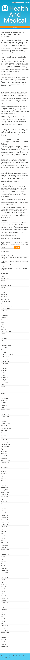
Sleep (2, 437)
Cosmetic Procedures (6, 306)
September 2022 (5, 582)
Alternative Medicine (6, 285)
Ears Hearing (4, 329)
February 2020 (4, 646)
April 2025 (3, 510)
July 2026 (3, 476)
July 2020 (3, 639)
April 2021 (3, 621)
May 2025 (3, 508)
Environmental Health (6, 331)
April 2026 (3, 483)
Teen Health (4, 451)
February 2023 (4, 570)
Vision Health (4, 456)
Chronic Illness (4, 303)
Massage (3, 391)
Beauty (3, 292)
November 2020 (5, 632)
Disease (3, 324)
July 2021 (3, 614)
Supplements (4, 449)
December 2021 (5, 602)
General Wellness (5, 350)
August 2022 (4, 584)
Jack (3, 238)
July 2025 (3, 503)
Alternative (3, 283)
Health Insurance (5, 361)
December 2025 (5, 492)
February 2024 (4, 543)
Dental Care (8, 238)
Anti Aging (3, 287)
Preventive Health (5, 423)
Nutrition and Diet (5, 409)
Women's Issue (5, 462)
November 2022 (5, 577)
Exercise (3, 333)
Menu (15, 27)
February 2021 (4, 625)
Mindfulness (4, 405)
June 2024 (3, 533)
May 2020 (3, 642)
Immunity (3, 386)
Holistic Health (4, 384)
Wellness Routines (5, 460)
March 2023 (4, 568)
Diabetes (3, 320)
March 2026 (4, 485)
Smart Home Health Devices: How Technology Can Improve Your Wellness (14, 254)
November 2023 (5, 549)
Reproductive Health (6, 428)
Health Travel (4, 373)
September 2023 (5, 554)
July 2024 (3, 531)
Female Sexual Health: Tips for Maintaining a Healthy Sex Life (14, 258)
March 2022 (4, 595)
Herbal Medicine (5, 382)
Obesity (3, 412)
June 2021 (3, 616)
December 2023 (5, 547)
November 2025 (5, 494)
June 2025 (3, 506)
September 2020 (5, 637)
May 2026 (3, 480)
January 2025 (4, 517)
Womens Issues (5, 467)
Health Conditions (5, 356)
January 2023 (4, 572)
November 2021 (5, 605)
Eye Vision (3, 336)
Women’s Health (5, 465)
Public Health (4, 426)
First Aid (3, 340)
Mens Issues (4, 400)
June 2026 (3, 478)
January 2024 (4, 545)
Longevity (3, 389)
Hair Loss (3, 352)
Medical (3, 393)
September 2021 (5, 609)
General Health (5, 347)
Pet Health (3, 419)
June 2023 (3, 561)
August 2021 (4, 612)
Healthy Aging (4, 377)
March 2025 (4, 513)
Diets (2, 322)
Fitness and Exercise (6, 345)
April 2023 (3, 566)
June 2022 (3, 589)
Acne (2, 276)
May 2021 (3, 619)
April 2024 (3, 538)
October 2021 (4, 607)
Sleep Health (4, 439)
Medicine (3, 396)
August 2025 (4, 501)
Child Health (4, 297)
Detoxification (4, 317)
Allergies (3, 280)
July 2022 (3, 586)
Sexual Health (4, 432)
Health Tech (4, 368)
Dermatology (4, 315)
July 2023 (3, 559)
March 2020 (4, 644)
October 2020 (4, 635)
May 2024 (3, 536)
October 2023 (4, 552)
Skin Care (3, 435)
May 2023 (3, 563)
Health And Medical (16, 14)
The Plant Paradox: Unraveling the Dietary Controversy (14, 244)
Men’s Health (4, 398)
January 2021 (4, 628)
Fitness (3, 343)
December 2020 (5, 630)
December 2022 (5, 575)
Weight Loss (4, 458)
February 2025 (4, 515)
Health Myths (4, 363)
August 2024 (4, 529)
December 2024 (5, 519)
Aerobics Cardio (5, 278)
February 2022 (4, 598)
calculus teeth (17, 238)
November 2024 (5, 522)
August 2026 (4, 473)
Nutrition (3, 407)
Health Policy (4, 366)
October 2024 (4, 524)
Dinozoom (8, 657)
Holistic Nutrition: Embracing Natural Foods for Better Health (14, 265)
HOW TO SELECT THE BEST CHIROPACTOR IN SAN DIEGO (14, 242)
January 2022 (4, 600)
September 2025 (5, 499)
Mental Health (4, 403)
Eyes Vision (4, 338)
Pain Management (5, 414)
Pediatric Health (5, 416)
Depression (4, 313)
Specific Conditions (6, 444)
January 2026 (4, 490)
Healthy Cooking (5, 379)
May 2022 (3, 591)
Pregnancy (3, 421)
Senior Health (4, 430)
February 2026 (4, 487)
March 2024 (4, 540)
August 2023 (4, 556)
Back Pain (3, 290)
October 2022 (4, 579)
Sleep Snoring (4, 442)
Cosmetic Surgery (5, 308)
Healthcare (4, 375)
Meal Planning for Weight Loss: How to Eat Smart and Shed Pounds (14, 261)
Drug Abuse (4, 327)
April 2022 (3, 593)
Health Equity (4, 359)
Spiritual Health (5, 446)
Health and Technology (7, 354)
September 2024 (5, 526)
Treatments (4, 453)
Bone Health (4, 294)
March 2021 (4, 623)
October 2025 (4, 496)
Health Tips (4, 370)
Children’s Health (5, 299)
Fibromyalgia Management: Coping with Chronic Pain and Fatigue (14, 269)
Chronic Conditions (6, 301)
